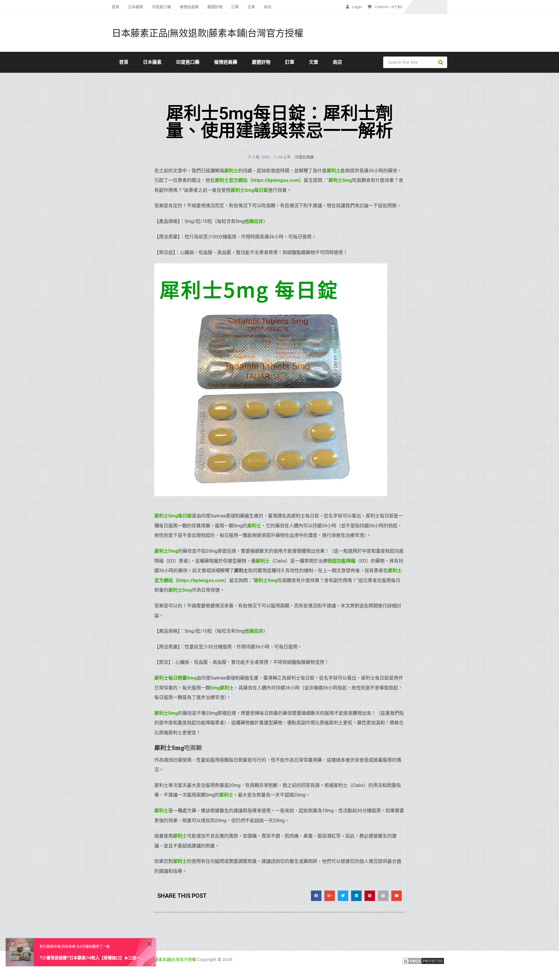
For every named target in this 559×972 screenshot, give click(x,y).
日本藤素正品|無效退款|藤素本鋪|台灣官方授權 (207, 33)
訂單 (235, 7)
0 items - (388, 7)
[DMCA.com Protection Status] (423, 964)
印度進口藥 (161, 7)
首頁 (115, 7)
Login (357, 7)
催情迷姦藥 (189, 7)
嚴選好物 (214, 7)
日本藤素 (135, 7)
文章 (251, 7)
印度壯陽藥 (304, 157)
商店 (267, 7)
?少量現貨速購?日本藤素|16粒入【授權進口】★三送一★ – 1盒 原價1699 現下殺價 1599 (93, 957)
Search (441, 62)
